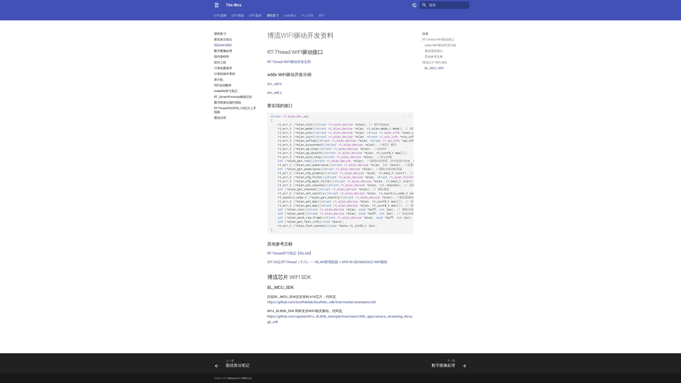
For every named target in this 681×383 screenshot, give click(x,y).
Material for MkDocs (239, 378)
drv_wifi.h (274, 84)
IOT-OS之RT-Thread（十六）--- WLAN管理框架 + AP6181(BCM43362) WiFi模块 (327, 262)
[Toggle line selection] (403, 116)
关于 (322, 15)
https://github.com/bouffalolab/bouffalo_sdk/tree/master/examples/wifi (321, 302)
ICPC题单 (255, 15)
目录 (425, 33)
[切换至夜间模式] (414, 5)
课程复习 (273, 15)
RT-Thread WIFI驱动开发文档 (289, 62)
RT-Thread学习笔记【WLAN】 (290, 253)
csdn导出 (290, 15)
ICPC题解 (220, 15)
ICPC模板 (238, 15)
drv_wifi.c (274, 93)
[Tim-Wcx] (216, 5)
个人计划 (307, 15)
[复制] (409, 116)
